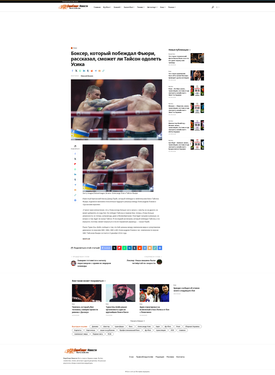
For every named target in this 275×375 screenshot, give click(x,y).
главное (182, 330)
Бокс (75, 48)
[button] (213, 7)
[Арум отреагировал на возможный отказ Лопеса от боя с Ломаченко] (154, 293)
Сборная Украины (192, 326)
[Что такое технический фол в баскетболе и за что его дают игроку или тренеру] (197, 58)
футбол (148, 330)
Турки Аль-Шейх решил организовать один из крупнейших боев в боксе (117, 309)
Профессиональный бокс (130, 330)
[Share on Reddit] (91, 70)
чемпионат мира (81, 334)
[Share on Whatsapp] (80, 70)
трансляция (161, 330)
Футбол (171, 86)
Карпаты (77, 330)
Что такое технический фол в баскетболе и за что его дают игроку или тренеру (179, 59)
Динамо (95, 326)
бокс (131, 326)
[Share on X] (76, 70)
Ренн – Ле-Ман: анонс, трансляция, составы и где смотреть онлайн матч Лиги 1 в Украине (179, 92)
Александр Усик (144, 326)
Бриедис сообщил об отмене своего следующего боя (186, 289)
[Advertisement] (137, 28)
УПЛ (172, 330)
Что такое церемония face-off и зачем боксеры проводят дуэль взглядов (179, 76)
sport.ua (86, 238)
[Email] (99, 70)
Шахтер (106, 326)
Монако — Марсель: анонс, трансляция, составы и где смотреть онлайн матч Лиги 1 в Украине (179, 109)
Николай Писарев (87, 76)
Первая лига (98, 334)
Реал (178, 326)
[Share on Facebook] (72, 70)
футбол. (168, 326)
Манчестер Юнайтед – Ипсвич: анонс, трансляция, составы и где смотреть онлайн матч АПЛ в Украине (179, 127)
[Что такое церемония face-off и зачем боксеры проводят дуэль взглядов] (197, 75)
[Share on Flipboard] (75, 164)
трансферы (119, 326)
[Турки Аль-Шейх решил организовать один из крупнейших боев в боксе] (120, 293)
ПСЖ (109, 334)
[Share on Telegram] (95, 70)
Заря (158, 326)
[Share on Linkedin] (84, 70)
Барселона (90, 330)
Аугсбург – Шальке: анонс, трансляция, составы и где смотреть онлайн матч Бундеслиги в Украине (179, 146)
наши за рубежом (107, 330)
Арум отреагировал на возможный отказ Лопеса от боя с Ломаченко (154, 309)
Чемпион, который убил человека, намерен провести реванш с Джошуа (85, 309)
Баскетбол (172, 54)
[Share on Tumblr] (87, 70)
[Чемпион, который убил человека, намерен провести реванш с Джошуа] (87, 293)
